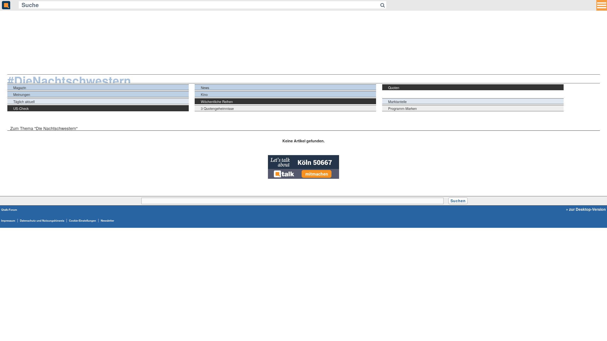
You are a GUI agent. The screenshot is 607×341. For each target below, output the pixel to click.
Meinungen (21, 94)
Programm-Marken (402, 108)
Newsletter (107, 220)
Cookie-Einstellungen (82, 220)
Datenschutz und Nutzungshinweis (42, 220)
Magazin (19, 87)
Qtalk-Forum (9, 209)
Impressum (8, 220)
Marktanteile (397, 101)
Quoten (393, 87)
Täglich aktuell (24, 101)
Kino (204, 94)
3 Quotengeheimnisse (217, 108)
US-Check (21, 108)
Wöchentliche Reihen (217, 101)
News (205, 87)
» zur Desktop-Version (586, 209)
